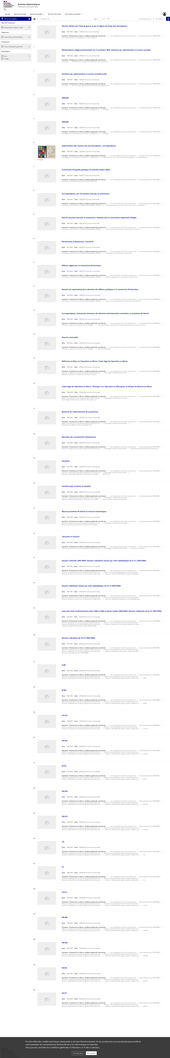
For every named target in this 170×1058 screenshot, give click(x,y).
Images (6, 59)
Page (95, 19)
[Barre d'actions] (168, 19)
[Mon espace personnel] (164, 14)
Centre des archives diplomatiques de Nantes (19, 37)
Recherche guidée (36, 14)
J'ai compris (91, 1053)
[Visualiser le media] (46, 151)
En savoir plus (78, 1053)
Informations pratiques (72, 14)
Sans (5, 56)
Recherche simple (20, 14)
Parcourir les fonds (54, 14)
